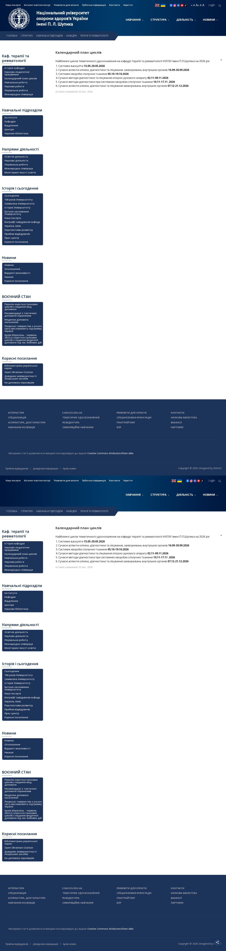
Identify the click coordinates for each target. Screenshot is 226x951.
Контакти (114, 4)
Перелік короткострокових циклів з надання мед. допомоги (21, 307)
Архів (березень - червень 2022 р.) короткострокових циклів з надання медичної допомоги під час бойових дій (23, 339)
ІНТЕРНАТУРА (16, 412)
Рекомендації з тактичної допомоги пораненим (20, 314)
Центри (9, 129)
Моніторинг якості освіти (20, 172)
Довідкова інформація (45, 468)
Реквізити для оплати (66, 4)
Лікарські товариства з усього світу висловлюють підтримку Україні (23, 328)
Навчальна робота (15, 82)
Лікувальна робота (16, 90)
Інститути (10, 117)
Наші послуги (12, 218)
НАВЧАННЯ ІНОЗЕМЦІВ (21, 427)
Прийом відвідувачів (17, 233)
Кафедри (10, 121)
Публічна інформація (94, 4)
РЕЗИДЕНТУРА (70, 422)
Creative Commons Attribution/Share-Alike (110, 453)
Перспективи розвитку (18, 229)
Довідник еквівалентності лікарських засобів (20, 377)
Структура (158, 20)
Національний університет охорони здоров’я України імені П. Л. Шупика (62, 18)
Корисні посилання (16, 241)
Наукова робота (14, 86)
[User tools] (219, 60)
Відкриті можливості (17, 273)
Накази (8, 276)
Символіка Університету (19, 203)
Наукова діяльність (16, 160)
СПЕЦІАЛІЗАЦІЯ (17, 417)
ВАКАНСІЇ (176, 422)
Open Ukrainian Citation (18, 372)
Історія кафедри (14, 68)
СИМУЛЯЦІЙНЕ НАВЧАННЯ (77, 427)
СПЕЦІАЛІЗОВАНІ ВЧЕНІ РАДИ (134, 417)
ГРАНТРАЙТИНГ (126, 422)
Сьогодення (11, 195)
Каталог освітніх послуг (37, 4)
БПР (119, 427)
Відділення (11, 125)
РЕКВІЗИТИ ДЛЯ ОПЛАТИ (132, 412)
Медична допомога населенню (16, 321)
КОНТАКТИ (177, 412)
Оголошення (12, 269)
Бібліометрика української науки (21, 367)
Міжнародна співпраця (18, 94)
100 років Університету (18, 199)
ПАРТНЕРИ (177, 427)
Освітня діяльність (16, 156)
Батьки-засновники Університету (16, 212)
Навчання (133, 20)
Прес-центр (11, 237)
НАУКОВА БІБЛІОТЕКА (184, 417)
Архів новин (69, 468)
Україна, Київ (12, 226)
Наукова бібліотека (16, 133)
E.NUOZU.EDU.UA (72, 412)
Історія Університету (17, 207)
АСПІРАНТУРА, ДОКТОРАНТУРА (26, 422)
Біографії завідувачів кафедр (22, 222)
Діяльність (184, 20)
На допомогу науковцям (19, 382)
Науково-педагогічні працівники (16, 73)
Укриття (128, 4)
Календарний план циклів (78, 52)
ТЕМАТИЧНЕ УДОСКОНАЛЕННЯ (80, 417)
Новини (209, 20)
